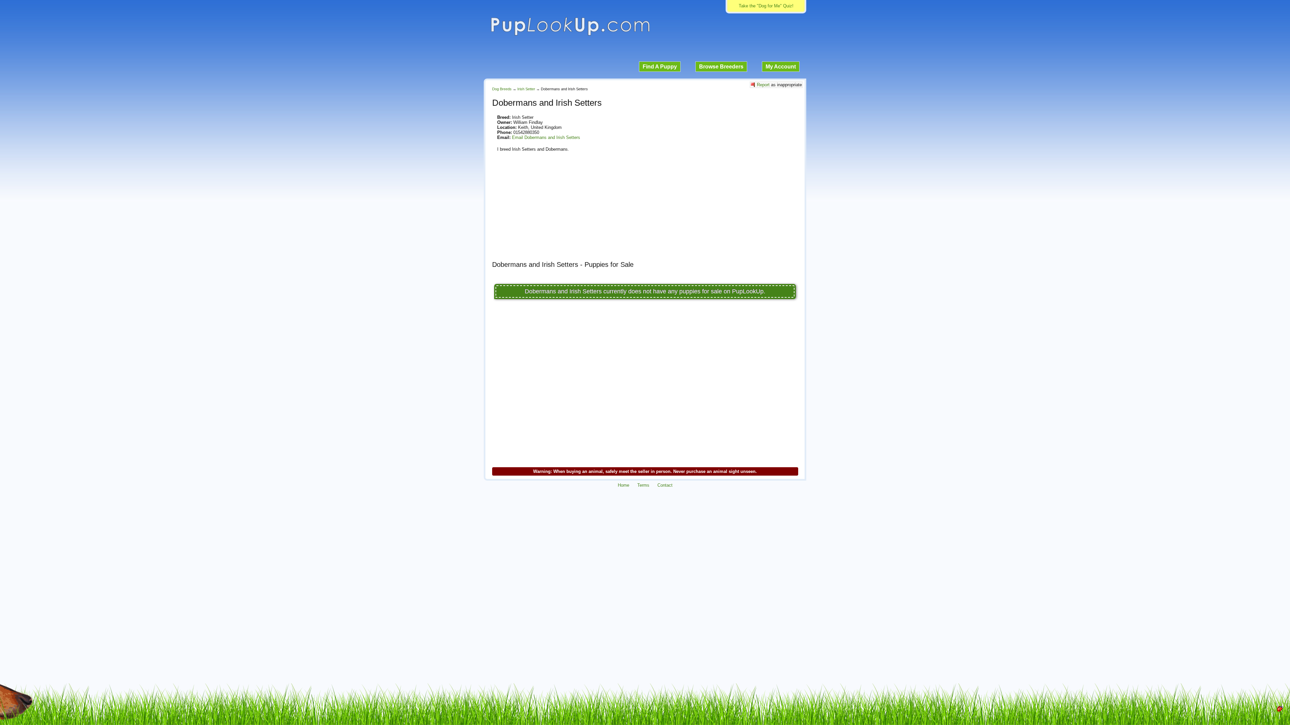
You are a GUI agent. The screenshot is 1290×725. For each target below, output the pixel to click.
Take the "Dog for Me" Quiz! (766, 5)
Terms (643, 485)
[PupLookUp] (570, 34)
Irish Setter (526, 89)
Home (623, 485)
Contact (665, 485)
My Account (781, 66)
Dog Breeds (502, 89)
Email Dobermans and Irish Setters (546, 137)
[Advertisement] (645, 209)
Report (763, 84)
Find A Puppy (660, 66)
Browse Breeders (721, 66)
